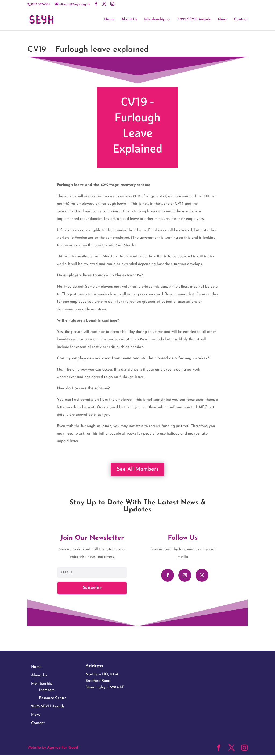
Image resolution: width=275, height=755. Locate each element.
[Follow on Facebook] (167, 575)
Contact (241, 20)
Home (109, 20)
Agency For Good (62, 748)
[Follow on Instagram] (184, 575)
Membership (154, 20)
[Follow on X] (202, 575)
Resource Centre (52, 698)
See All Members (137, 469)
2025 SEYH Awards (194, 20)
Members (47, 690)
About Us (129, 20)
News (222, 20)
